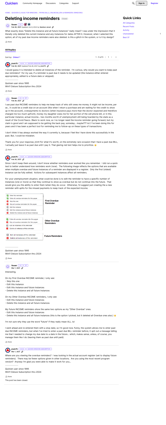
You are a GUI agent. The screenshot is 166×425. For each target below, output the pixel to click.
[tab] (10, 50)
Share (8, 42)
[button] (7, 25)
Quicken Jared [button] (45, 27)
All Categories (129, 23)
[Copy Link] (52, 27)
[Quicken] (11, 3)
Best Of (126, 37)
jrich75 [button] (14, 63)
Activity (126, 30)
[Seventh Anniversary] (25, 24)
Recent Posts (128, 26)
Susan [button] (14, 24)
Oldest (16, 57)
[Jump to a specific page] (116, 57)
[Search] (133, 3)
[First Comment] (29, 24)
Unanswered (142, 34)
